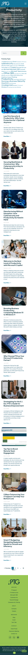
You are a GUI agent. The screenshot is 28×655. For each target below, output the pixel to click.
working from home (13, 87)
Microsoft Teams (16, 71)
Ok (14, 652)
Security (21, 81)
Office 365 (9, 73)
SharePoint (5, 83)
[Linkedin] (18, 637)
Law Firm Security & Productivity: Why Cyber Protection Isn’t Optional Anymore (14, 119)
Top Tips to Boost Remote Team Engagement (11, 451)
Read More (7, 136)
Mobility (24, 71)
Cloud (14, 61)
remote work (22, 79)
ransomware (16, 79)
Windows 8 (20, 85)
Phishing (14, 77)
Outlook (9, 77)
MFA (2, 69)
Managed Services (21, 67)
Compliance (19, 61)
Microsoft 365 (15, 69)
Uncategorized (7, 85)
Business (10, 61)
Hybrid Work (15, 65)
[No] (24, 651)
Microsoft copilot (8, 71)
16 (24, 568)
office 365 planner (17, 73)
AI (1, 61)
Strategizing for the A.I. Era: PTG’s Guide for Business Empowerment (14, 403)
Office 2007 (7, 75)
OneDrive (4, 77)
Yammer (19, 87)
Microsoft (7, 69)
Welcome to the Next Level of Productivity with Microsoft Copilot (13, 263)
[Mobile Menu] (25, 4)
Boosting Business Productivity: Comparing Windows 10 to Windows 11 (13, 311)
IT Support (13, 67)
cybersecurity (7, 63)
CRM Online (24, 61)
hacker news (9, 65)
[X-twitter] (14, 637)
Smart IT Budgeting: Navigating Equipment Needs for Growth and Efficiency (13, 543)
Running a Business (9, 81)
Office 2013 (20, 75)
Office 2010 (13, 75)
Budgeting (5, 61)
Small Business (12, 83)
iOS (8, 67)
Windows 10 (4, 87)
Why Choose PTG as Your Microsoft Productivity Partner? (14, 358)
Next (13, 570)
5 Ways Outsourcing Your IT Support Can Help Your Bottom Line (14, 496)
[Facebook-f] (10, 637)
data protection (17, 63)
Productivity (7, 79)
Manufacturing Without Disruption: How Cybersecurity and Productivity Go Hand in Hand (13, 215)
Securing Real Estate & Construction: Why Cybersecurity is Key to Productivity (13, 165)
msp (2, 73)
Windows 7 (15, 85)
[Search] (23, 53)
